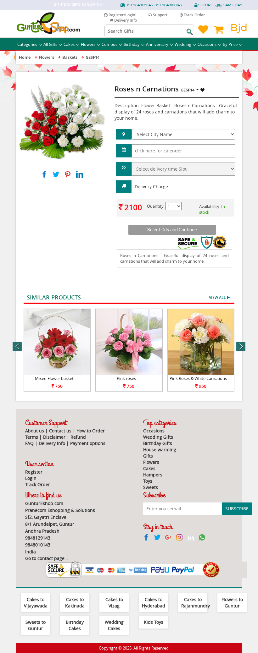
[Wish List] (90, 81)
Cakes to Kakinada (75, 602)
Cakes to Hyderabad (153, 602)
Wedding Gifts (158, 437)
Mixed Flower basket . (55, 378)
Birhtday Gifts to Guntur (78, 4)
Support (159, 15)
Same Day (232, 5)
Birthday (132, 44)
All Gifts (50, 44)
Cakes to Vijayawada (36, 602)
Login (30, 478)
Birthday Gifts (157, 443)
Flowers (88, 44)
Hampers (152, 475)
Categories (27, 44)
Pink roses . (127, 378)
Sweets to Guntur (35, 625)
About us (34, 431)
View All (218, 297)
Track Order (194, 15)
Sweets (150, 487)
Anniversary (157, 44)
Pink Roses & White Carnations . (199, 378)
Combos (109, 44)
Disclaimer (54, 437)
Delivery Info (125, 20)
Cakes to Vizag (114, 602)
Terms (31, 437)
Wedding (183, 44)
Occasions (207, 44)
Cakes (69, 44)
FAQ (29, 443)
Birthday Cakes (75, 625)
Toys (147, 481)
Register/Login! (122, 15)
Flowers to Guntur (232, 602)
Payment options (87, 443)
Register (33, 472)
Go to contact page (44, 558)
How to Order (90, 431)
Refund (78, 437)
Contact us (60, 431)
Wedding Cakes (114, 625)
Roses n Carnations (139, 255)
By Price (230, 44)
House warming (159, 450)
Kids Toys (153, 622)
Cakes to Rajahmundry (195, 602)
